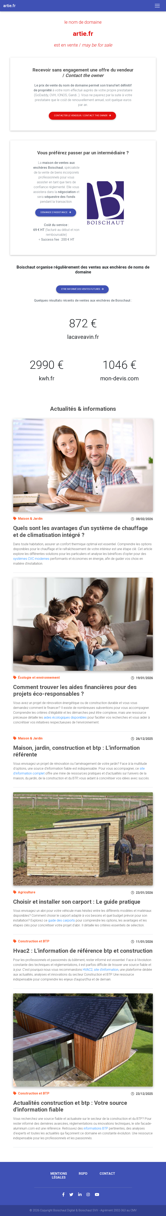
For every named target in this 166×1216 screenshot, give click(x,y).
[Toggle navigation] (157, 6)
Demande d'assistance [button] (53, 212)
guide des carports (61, 920)
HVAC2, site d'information (100, 970)
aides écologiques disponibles (65, 717)
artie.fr (83, 33)
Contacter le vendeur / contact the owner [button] (80, 115)
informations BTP (96, 1128)
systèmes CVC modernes (31, 559)
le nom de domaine (83, 22)
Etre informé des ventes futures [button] (80, 289)
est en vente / (83, 45)
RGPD (83, 1173)
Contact (107, 1173)
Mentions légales (58, 1175)
